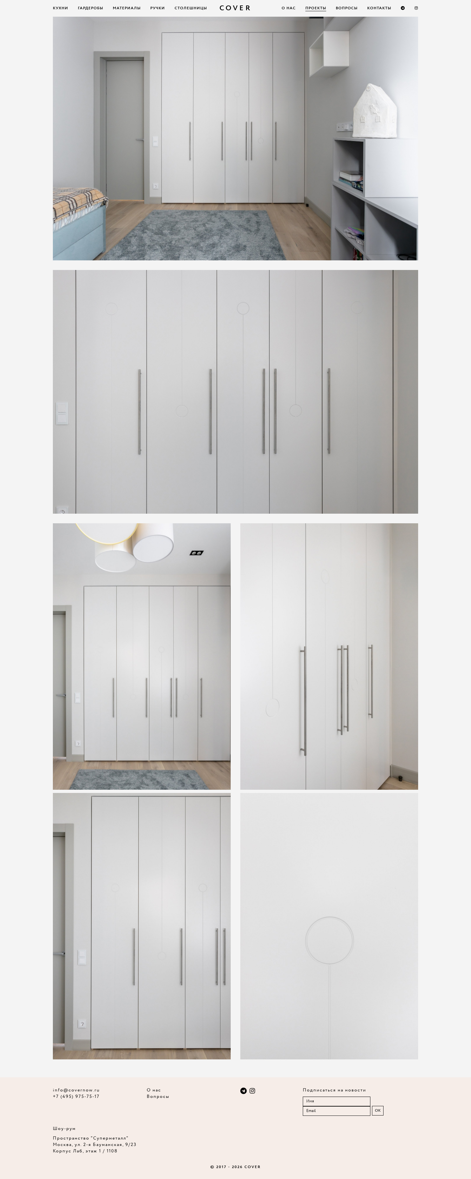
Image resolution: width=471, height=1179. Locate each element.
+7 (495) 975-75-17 (76, 1096)
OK (378, 1110)
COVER (235, 8)
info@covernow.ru (76, 1090)
